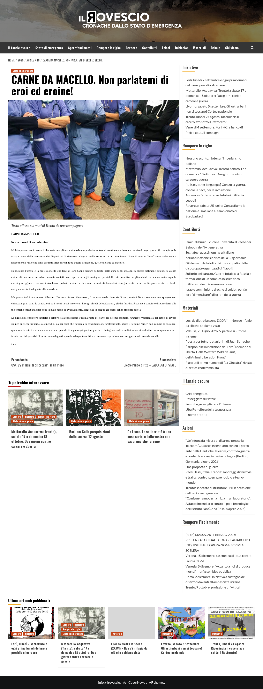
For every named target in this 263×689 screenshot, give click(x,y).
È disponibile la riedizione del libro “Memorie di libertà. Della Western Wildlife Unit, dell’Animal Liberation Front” (218, 352)
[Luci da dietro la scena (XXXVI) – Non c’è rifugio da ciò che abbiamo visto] (131, 623)
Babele (215, 47)
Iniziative (181, 47)
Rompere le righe (109, 47)
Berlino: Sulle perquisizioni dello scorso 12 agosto (89, 434)
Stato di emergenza (49, 47)
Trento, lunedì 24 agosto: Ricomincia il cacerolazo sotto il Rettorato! (228, 648)
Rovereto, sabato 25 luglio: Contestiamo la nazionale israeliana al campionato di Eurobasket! (215, 210)
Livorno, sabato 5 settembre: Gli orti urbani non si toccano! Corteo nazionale (181, 648)
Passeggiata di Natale (201, 399)
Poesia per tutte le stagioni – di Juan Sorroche (218, 341)
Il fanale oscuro (19, 47)
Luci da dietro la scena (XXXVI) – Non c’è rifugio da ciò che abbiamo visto (129, 648)
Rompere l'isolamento (200, 522)
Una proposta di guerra (202, 467)
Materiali (199, 47)
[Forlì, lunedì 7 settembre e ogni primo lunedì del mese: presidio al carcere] (31, 623)
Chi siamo (232, 47)
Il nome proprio (196, 414)
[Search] (252, 47)
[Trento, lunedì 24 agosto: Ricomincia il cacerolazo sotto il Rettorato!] (231, 623)
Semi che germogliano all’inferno (208, 404)
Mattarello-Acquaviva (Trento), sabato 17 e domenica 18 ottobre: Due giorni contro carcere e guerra (34, 439)
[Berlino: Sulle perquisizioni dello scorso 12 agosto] (93, 408)
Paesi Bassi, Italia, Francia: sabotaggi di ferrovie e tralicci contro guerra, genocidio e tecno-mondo (218, 477)
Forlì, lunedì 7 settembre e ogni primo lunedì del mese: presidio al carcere (29, 648)
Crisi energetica (197, 393)
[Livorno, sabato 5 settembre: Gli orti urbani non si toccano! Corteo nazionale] (181, 623)
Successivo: (149, 362)
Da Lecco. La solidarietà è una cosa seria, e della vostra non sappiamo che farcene (149, 436)
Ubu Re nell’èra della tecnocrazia (208, 409)
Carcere (131, 47)
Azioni (166, 47)
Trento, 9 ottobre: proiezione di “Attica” (213, 587)
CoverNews (136, 682)
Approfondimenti (79, 47)
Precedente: (37, 362)
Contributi (149, 47)
